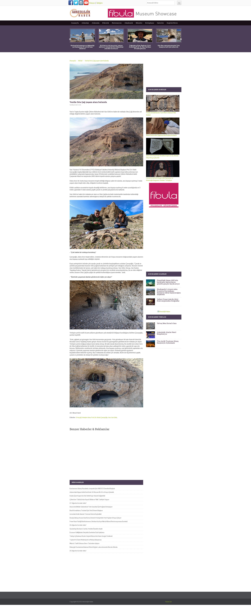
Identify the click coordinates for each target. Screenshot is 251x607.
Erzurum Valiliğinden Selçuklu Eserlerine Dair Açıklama (87, 532)
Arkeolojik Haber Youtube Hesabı (86, 2)
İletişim (100, 3)
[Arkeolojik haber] (80, 12)
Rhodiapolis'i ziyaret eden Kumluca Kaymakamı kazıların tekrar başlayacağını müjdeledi (169, 291)
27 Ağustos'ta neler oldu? (78, 503)
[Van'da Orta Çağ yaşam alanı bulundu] (106, 81)
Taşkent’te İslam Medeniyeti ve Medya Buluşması (85, 540)
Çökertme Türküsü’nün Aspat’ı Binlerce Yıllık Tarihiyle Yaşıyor (89, 499)
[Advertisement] (106, 454)
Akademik (129, 23)
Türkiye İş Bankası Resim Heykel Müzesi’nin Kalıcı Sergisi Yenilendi (91, 536)
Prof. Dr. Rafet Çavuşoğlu (99, 417)
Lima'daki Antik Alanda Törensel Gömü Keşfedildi (85, 514)
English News (172, 23)
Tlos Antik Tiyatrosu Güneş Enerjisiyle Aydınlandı (167, 342)
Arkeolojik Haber (87, 602)
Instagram (81, 2)
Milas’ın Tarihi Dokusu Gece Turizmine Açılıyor (84, 543)
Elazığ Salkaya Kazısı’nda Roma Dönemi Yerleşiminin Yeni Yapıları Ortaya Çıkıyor (95, 518)
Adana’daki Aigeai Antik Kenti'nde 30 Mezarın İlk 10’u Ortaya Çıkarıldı (92, 492)
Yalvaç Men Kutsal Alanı (167, 323)
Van (109, 417)
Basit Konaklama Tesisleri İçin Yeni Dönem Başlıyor (86, 510)
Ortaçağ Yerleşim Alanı (83, 417)
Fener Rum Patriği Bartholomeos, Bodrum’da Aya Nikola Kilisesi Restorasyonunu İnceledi (98, 521)
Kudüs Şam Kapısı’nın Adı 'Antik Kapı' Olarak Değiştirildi (87, 496)
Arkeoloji (85, 23)
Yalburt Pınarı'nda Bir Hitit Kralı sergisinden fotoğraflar (168, 300)
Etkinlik (105, 23)
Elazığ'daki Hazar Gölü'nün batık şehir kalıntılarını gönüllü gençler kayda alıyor (168, 282)
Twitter (76, 2)
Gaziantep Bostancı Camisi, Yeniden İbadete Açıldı (86, 529)
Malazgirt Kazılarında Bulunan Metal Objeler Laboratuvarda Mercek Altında (93, 547)
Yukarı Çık (168, 602)
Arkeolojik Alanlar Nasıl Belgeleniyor (166, 333)
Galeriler (160, 23)
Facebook (70, 2)
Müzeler (139, 23)
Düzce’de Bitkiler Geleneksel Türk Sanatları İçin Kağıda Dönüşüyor (91, 507)
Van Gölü (114, 417)
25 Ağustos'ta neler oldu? (78, 551)
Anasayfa (75, 23)
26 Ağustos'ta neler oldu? (78, 525)
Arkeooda (95, 23)
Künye (92, 3)
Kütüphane (149, 23)
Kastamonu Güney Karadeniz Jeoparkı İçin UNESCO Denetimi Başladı (92, 489)
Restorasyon (117, 23)
